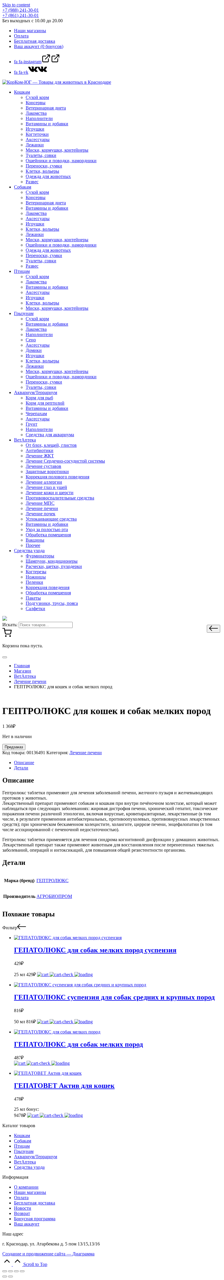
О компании (26, 1187)
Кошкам (22, 1135)
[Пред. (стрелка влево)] (4, 1276)
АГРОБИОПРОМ (54, 896)
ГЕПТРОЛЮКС (52, 880)
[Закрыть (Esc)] (4, 1271)
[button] (213, 629)
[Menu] (4, 657)
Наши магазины (30, 1192)
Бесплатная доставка (34, 1202)
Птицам (22, 1146)
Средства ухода (29, 1167)
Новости (22, 1208)
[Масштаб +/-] (22, 1271)
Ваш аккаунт (26, 1223)
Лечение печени (85, 752)
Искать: (10, 624)
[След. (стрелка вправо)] (10, 1276)
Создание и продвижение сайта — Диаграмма (48, 1253)
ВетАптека (25, 1161)
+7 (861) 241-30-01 (20, 15)
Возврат (22, 1213)
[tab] (118, 762)
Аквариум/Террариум (35, 1156)
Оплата (21, 1197)
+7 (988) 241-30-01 (20, 10)
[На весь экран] (16, 1271)
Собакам (22, 1140)
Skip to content (16, 4)
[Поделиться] (10, 1271)
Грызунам (24, 1151)
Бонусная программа (34, 1218)
